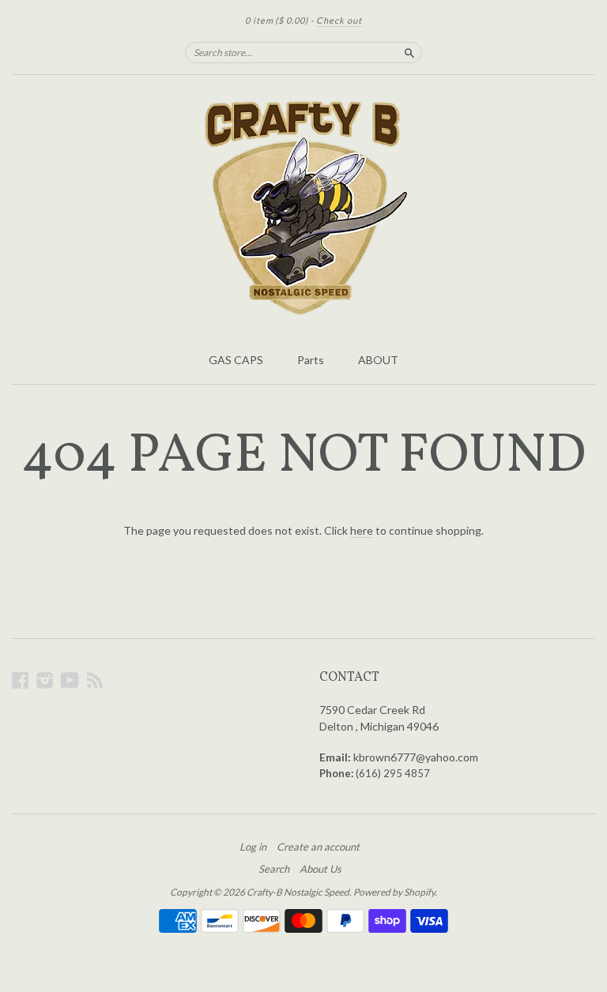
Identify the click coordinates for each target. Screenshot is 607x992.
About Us (320, 868)
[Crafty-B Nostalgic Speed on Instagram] (45, 680)
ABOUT (378, 359)
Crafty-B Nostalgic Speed (298, 892)
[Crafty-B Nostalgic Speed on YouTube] (70, 680)
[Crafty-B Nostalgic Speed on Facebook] (20, 680)
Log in (252, 846)
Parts (310, 359)
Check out (339, 20)
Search (273, 868)
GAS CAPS (236, 359)
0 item (276, 20)
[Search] (409, 52)
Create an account (318, 846)
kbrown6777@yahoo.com (415, 757)
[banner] (303, 209)
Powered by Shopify (394, 892)
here (361, 530)
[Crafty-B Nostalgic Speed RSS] (95, 680)
